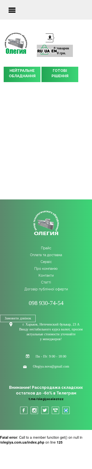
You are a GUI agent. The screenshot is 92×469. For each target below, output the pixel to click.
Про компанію (46, 269)
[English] (54, 51)
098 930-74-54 (46, 303)
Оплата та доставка (46, 255)
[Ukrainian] (47, 51)
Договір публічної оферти (46, 289)
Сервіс (46, 262)
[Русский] (40, 51)
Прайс (46, 248)
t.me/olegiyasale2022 (46, 399)
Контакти (46, 275)
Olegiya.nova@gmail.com (51, 366)
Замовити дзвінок (18, 318)
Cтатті (46, 282)
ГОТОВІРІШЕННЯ (60, 73)
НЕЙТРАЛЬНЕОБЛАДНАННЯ (22, 73)
